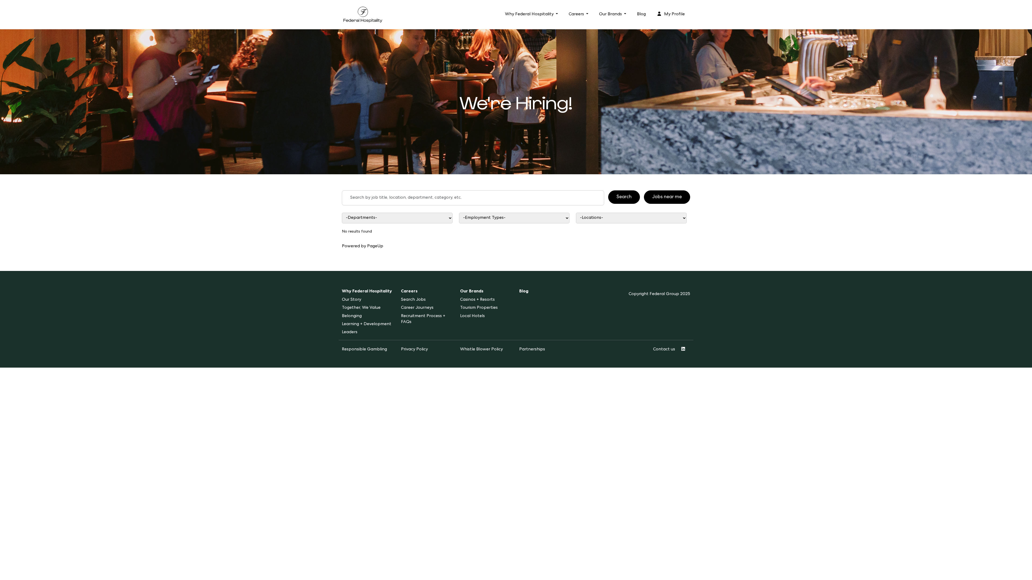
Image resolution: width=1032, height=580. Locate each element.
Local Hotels (472, 316)
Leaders (349, 332)
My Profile (674, 14)
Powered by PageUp (362, 246)
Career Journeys (417, 308)
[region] (516, 233)
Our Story (351, 300)
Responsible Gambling (364, 349)
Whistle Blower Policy (481, 349)
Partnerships (532, 349)
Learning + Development (366, 324)
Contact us (664, 349)
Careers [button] (577, 14)
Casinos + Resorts (477, 300)
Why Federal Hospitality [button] (530, 14)
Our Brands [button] (611, 14)
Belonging (352, 316)
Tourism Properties (479, 308)
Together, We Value (361, 308)
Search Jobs (413, 300)
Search (624, 197)
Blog (641, 14)
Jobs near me (667, 197)
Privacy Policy (414, 349)
